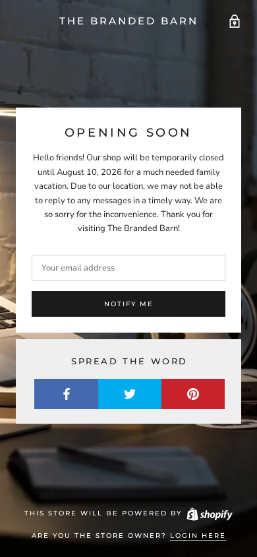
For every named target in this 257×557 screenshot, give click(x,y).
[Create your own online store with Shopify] (209, 513)
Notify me (129, 304)
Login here (198, 535)
